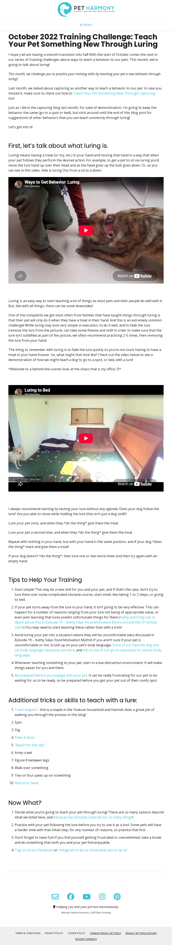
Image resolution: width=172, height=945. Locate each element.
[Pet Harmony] (86, 9)
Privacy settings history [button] (141, 933)
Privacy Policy (54, 933)
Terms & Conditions (27, 933)
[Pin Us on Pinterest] (117, 896)
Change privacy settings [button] (105, 933)
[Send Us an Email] (55, 896)
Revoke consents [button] (86, 939)
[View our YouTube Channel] (87, 896)
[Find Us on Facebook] (70, 896)
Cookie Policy (76, 933)
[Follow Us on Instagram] (102, 896)
